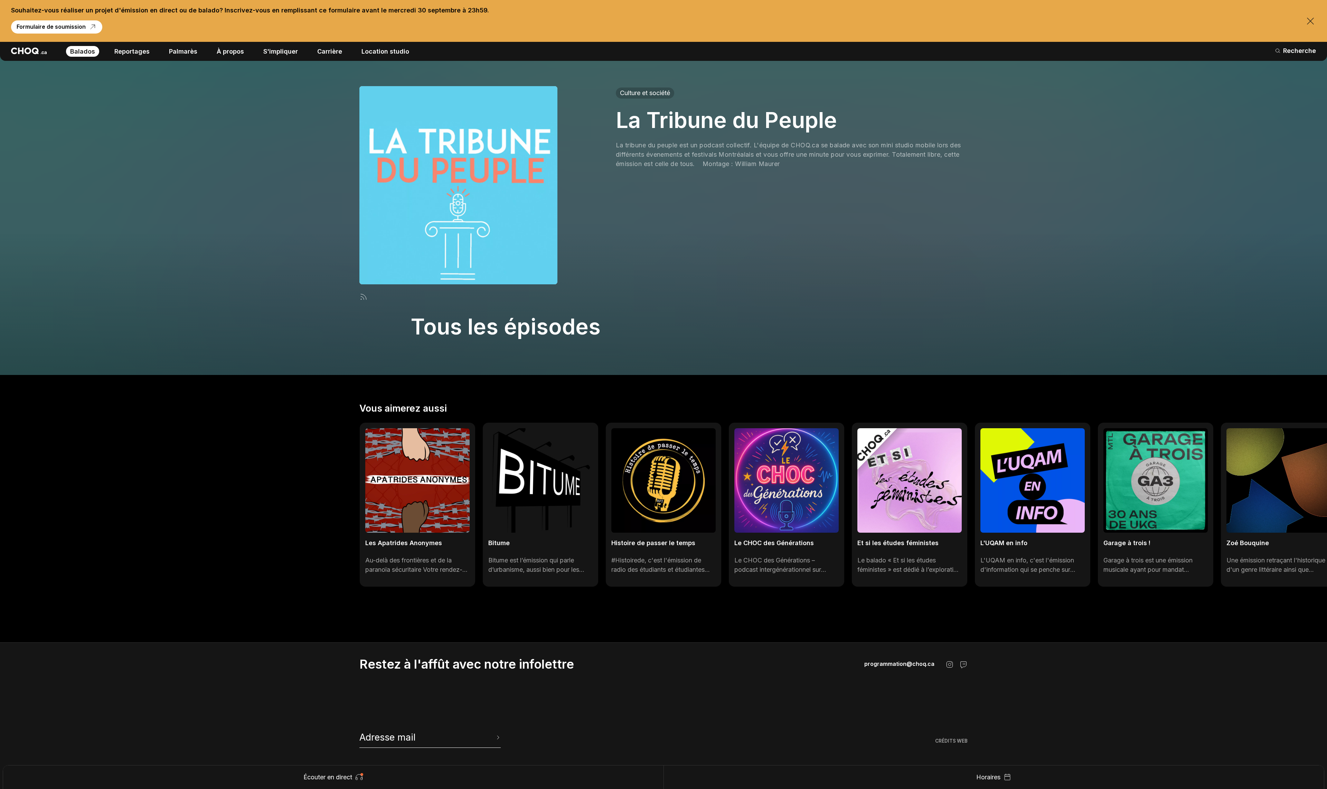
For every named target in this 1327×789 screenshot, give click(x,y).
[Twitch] (963, 664)
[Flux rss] (363, 297)
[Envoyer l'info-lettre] (497, 737)
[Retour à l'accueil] (29, 50)
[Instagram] (949, 664)
